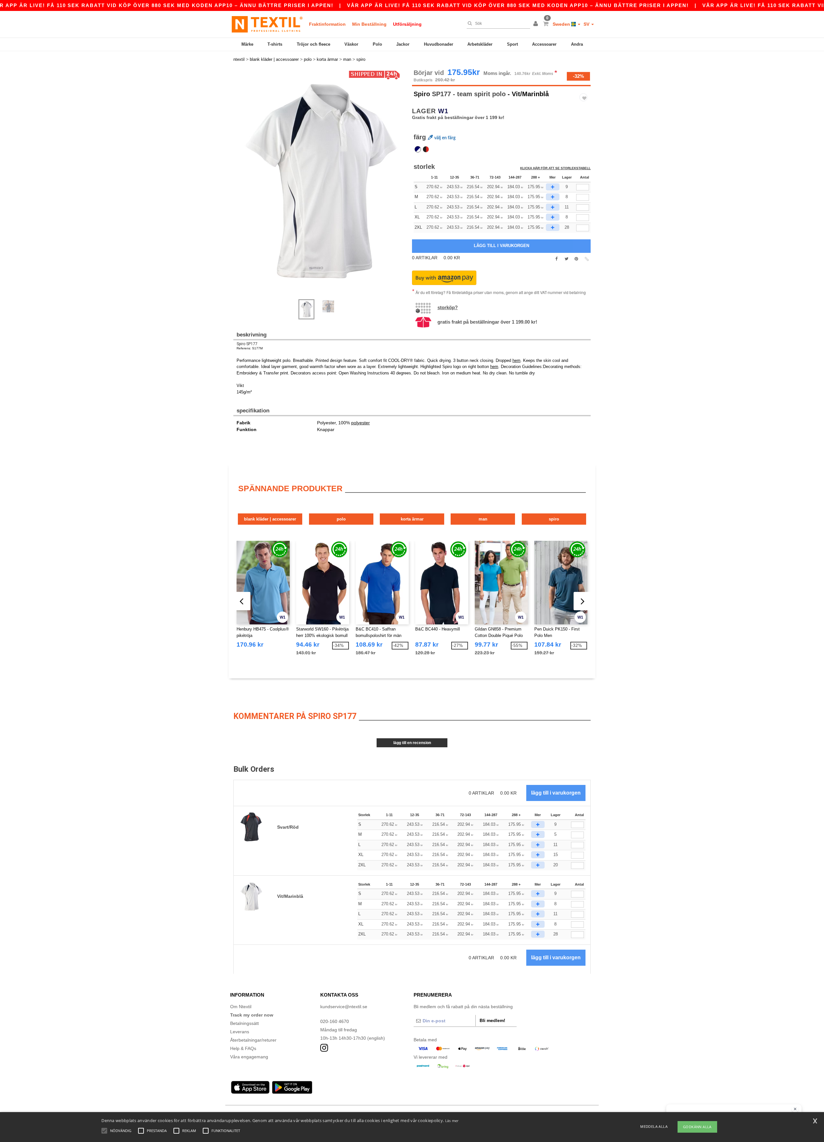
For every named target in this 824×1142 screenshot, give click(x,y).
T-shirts (274, 44)
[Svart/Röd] (426, 149)
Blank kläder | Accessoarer (270, 519)
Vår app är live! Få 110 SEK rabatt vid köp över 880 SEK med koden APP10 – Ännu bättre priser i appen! (518, 5)
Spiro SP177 (247, 344)
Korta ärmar (412, 519)
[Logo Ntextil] (267, 24)
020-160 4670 (334, 1021)
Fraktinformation (327, 24)
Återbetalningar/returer (253, 1040)
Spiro (422, 93)
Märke (247, 44)
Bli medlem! (492, 1020)
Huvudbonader (438, 44)
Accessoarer (544, 44)
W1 (443, 111)
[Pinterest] (576, 259)
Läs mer (452, 1120)
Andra (577, 44)
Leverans (239, 1031)
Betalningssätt (244, 1023)
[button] (536, 24)
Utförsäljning (407, 24)
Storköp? (447, 307)
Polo (377, 44)
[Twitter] (566, 259)
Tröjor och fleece (313, 44)
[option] (320, 181)
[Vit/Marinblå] (418, 149)
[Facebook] (556, 259)
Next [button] (238, 187)
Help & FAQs (243, 1048)
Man (483, 519)
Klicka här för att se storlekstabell (555, 168)
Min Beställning (369, 24)
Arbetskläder (479, 44)
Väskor (351, 44)
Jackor (402, 44)
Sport (512, 44)
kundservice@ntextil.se (343, 1006)
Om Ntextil (240, 1006)
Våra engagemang (249, 1056)
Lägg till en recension (412, 743)
